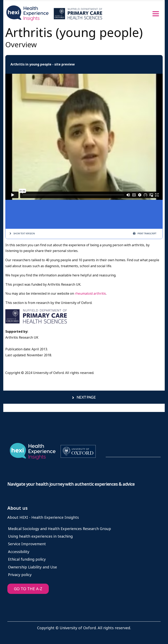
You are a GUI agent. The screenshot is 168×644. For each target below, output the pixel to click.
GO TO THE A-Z (28, 589)
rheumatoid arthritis (90, 293)
